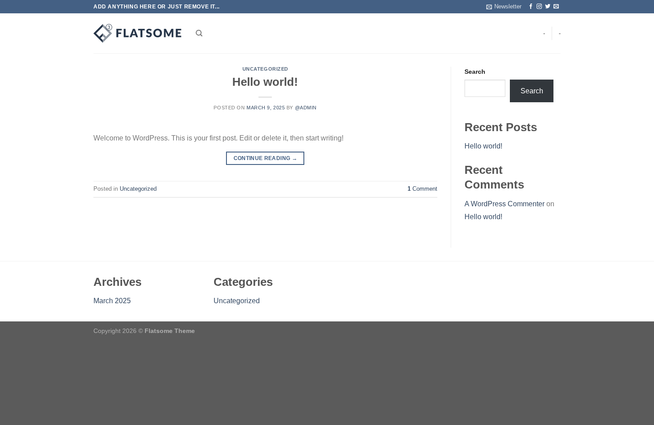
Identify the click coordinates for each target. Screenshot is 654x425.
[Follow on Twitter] (547, 7)
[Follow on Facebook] (530, 7)
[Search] (199, 33)
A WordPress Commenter (504, 204)
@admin (306, 107)
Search (474, 71)
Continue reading (266, 158)
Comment (422, 188)
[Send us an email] (556, 7)
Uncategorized (265, 69)
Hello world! (265, 82)
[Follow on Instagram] (539, 7)
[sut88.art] (137, 33)
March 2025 (112, 301)
